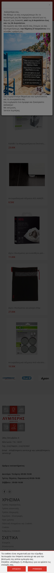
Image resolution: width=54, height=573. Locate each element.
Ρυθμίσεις (37, 569)
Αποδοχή (16, 569)
